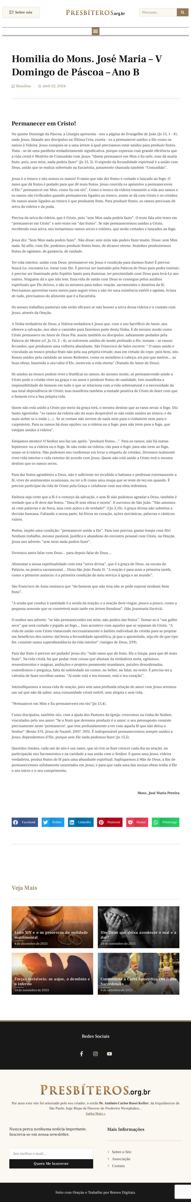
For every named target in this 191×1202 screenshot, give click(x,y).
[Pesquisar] (182, 12)
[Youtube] (110, 1054)
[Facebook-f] (81, 1054)
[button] (95, 31)
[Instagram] (95, 1054)
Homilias (23, 86)
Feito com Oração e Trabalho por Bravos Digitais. (95, 1192)
